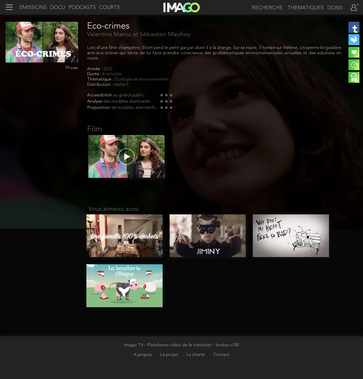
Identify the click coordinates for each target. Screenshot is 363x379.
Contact (221, 355)
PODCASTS (82, 7)
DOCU (57, 7)
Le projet (169, 355)
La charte (196, 355)
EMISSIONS (33, 7)
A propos (143, 355)
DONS (334, 8)
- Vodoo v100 (226, 345)
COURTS (109, 7)
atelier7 (121, 85)
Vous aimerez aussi (113, 209)
